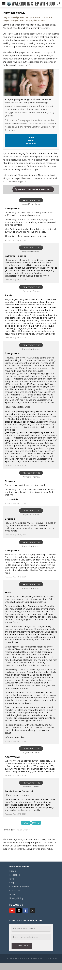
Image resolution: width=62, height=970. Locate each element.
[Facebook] (25, 910)
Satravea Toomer (15, 256)
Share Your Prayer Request (34, 189)
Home (12, 871)
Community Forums (19, 886)
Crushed (10, 519)
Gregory (10, 481)
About (12, 894)
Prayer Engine (22, 829)
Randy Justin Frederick (19, 791)
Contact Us (15, 890)
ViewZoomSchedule (31, 140)
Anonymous (12, 208)
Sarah (8, 295)
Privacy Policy (16, 898)
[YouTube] (12, 910)
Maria (8, 592)
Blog (11, 878)
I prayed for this (31, 200)
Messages (14, 875)
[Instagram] (19, 910)
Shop (12, 882)
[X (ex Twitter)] (32, 910)
